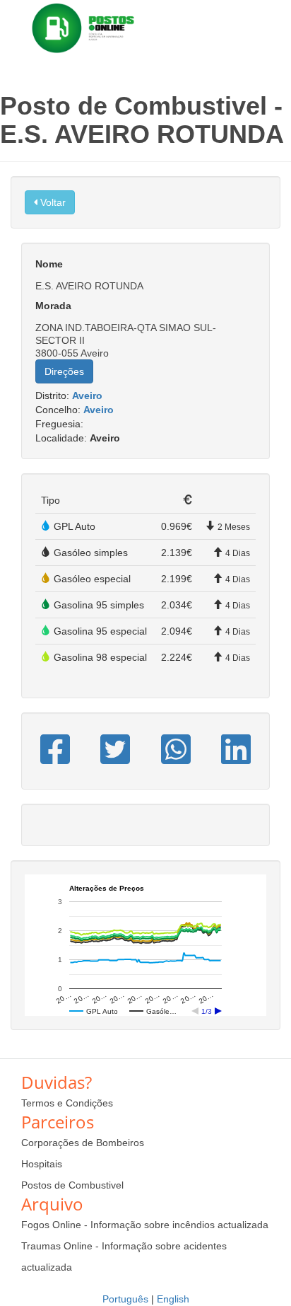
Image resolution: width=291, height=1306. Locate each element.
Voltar (51, 202)
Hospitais (41, 1163)
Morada (53, 305)
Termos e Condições (67, 1103)
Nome (49, 264)
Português (125, 1299)
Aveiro (87, 395)
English (173, 1299)
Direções (64, 371)
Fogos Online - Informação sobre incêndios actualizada (144, 1224)
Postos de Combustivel (72, 1185)
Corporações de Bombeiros (82, 1142)
